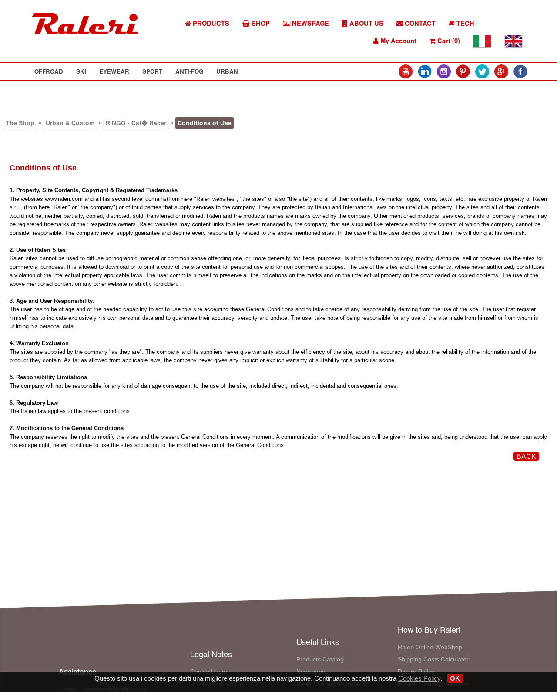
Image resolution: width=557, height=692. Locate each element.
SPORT (152, 71)
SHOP (260, 23)
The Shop (20, 122)
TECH (464, 23)
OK (455, 678)
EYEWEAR (114, 71)
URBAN (227, 71)
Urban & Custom (70, 122)
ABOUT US (365, 23)
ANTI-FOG (189, 71)
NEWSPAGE (309, 23)
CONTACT (419, 23)
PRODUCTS (210, 23)
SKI (81, 71)
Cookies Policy (419, 678)
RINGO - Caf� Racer (136, 122)
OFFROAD (48, 71)
